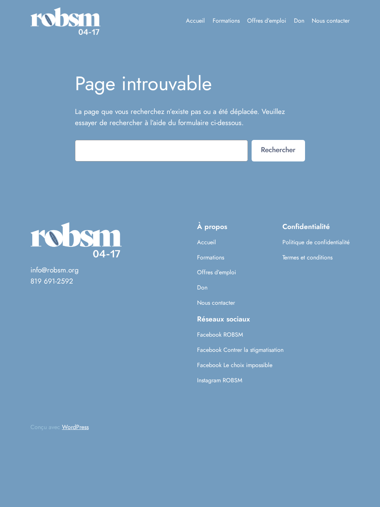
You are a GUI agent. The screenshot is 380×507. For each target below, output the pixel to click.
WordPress (75, 427)
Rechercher (278, 149)
